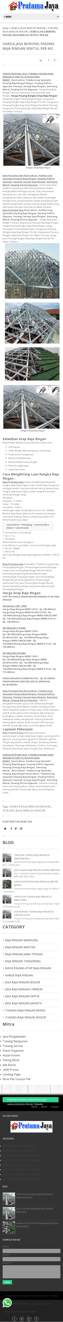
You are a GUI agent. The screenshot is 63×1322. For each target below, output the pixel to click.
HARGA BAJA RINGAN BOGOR (28, 28)
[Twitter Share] (40, 60)
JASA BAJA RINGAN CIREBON (24, 989)
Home (6, 28)
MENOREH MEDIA (27, 1311)
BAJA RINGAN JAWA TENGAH (24, 954)
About (44, 1106)
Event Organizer (13, 1051)
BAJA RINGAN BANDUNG (21, 940)
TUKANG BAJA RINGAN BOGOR (24, 810)
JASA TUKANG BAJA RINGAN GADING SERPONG (37, 870)
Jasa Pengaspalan (14, 1036)
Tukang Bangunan (15, 1041)
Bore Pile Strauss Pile (17, 1079)
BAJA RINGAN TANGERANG (23, 961)
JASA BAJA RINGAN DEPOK (22, 996)
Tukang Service (13, 1046)
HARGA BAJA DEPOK (17, 1164)
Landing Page (12, 1074)
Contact (54, 1106)
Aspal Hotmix (11, 1055)
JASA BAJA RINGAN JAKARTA (23, 1003)
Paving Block (11, 1060)
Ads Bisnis (9, 1065)
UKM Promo (11, 1070)
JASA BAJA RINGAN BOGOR (22, 982)
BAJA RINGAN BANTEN (20, 947)
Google (29, 1319)
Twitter (22, 1319)
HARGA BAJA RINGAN (19, 975)
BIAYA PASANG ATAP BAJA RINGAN (28, 968)
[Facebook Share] (48, 60)
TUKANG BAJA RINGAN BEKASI (25, 1010)
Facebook (14, 1319)
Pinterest (36, 1319)
